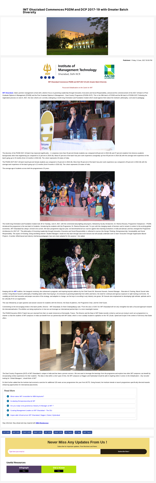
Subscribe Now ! (123, 451)
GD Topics (68, 432)
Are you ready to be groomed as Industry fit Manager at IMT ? (31, 406)
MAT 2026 (16, 432)
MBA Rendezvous (42, 423)
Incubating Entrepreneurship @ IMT (22, 401)
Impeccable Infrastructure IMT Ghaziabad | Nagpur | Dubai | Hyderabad (35, 415)
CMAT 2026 (27, 432)
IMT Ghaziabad (7, 93)
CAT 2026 (6, 432)
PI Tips (77, 432)
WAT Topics (87, 432)
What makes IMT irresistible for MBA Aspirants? (27, 396)
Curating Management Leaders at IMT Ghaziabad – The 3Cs (31, 410)
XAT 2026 (48, 432)
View (24, 471)
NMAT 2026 (38, 432)
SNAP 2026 (58, 432)
